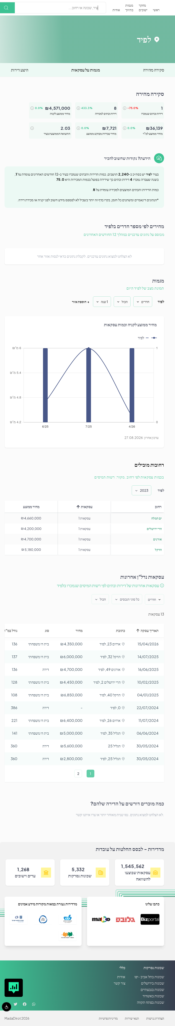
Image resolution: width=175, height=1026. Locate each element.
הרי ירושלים (154, 529)
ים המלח (156, 518)
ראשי (156, 10)
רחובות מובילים (149, 464)
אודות (116, 10)
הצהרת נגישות (155, 1018)
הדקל (158, 549)
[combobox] (97, 7)
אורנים (157, 539)
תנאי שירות (132, 1018)
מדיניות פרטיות (108, 1018)
